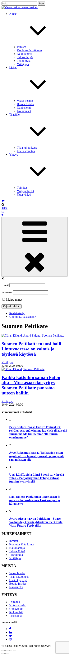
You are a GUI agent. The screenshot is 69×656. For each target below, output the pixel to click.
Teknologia (23, 60)
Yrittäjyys (23, 64)
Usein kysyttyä (26, 151)
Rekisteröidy (17, 313)
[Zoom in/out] (14, 650)
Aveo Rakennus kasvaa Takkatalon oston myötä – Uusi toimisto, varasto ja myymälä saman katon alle (36, 456)
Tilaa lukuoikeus (27, 147)
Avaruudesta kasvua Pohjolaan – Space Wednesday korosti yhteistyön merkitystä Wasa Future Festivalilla (35, 522)
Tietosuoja (15, 615)
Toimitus (22, 187)
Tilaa (4, 208)
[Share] (6, 650)
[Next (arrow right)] (6, 653)
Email (5, 285)
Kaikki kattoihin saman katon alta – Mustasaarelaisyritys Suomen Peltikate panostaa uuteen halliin (31, 385)
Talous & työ (25, 57)
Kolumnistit (24, 111)
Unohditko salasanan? (22, 316)
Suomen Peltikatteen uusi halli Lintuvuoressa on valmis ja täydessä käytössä (31, 349)
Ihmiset (21, 46)
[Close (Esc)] (3, 650)
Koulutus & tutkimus (29, 50)
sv (3, 211)
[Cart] (3, 201)
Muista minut (13, 299)
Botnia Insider (25, 104)
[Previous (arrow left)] (3, 653)
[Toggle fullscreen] (10, 650)
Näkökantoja (24, 53)
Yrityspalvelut (25, 191)
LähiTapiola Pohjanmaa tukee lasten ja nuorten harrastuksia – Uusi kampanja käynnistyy (34, 500)
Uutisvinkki (24, 194)
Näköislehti (24, 107)
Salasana (7, 292)
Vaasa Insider (29, 7)
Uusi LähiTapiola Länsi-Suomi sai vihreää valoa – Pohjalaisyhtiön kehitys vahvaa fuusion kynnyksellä (36, 478)
